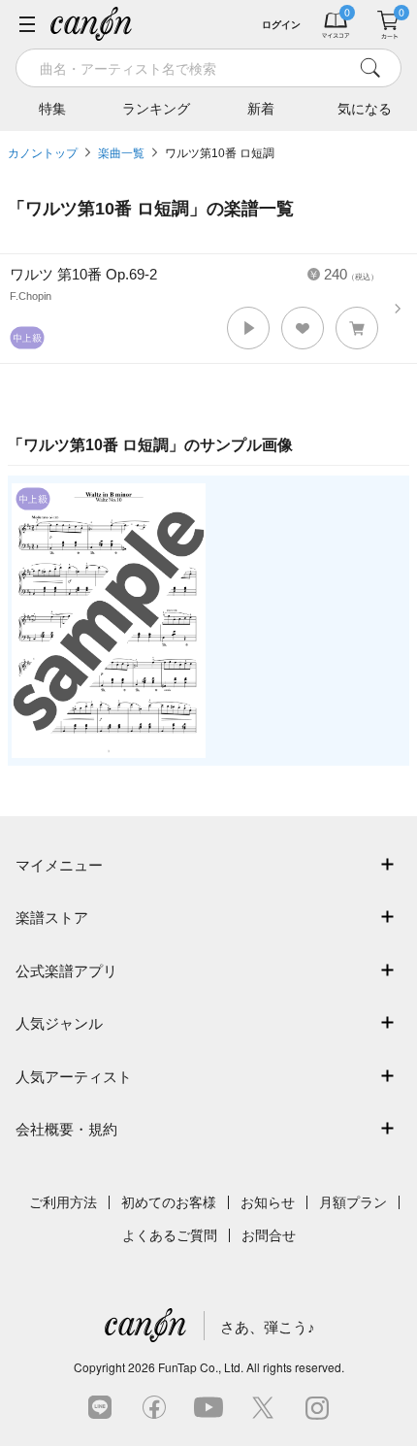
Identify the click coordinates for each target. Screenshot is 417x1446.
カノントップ (43, 153)
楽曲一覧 (121, 153)
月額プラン (353, 1202)
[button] (248, 328)
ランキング (156, 108)
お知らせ (268, 1202)
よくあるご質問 (169, 1235)
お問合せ (268, 1235)
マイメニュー (59, 865)
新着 (260, 108)
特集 (52, 108)
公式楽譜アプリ (66, 971)
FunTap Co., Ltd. (200, 1367)
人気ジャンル (59, 1023)
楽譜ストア (52, 917)
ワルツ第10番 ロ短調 (219, 153)
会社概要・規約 (66, 1129)
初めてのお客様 (168, 1202)
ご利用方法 (63, 1202)
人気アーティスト (74, 1076)
